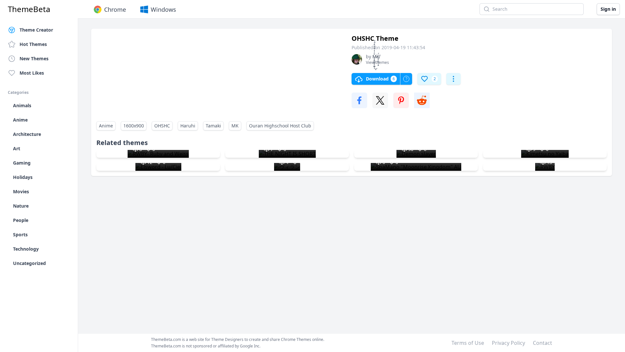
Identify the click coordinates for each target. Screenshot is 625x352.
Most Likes (32, 73)
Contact (542, 342)
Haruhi (187, 126)
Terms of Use (467, 342)
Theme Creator (36, 30)
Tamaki (213, 126)
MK (235, 126)
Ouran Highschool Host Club (280, 126)
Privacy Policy (508, 342)
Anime (106, 126)
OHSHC (162, 126)
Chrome (115, 9)
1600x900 (133, 126)
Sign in (608, 9)
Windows (163, 9)
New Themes (34, 58)
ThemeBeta (29, 9)
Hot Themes (33, 44)
